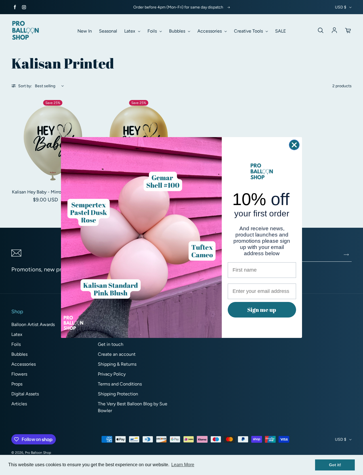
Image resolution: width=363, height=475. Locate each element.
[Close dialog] (294, 145)
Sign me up (261, 310)
